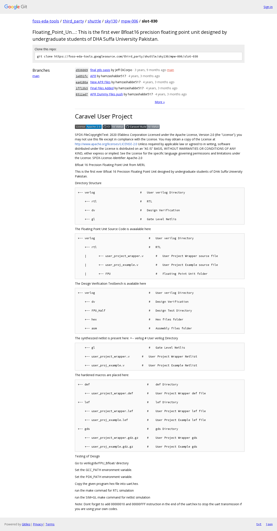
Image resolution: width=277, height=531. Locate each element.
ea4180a (82, 82)
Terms (50, 524)
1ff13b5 (82, 88)
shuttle (94, 21)
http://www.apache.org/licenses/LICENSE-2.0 (106, 144)
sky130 (111, 21)
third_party (73, 21)
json (269, 524)
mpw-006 (129, 21)
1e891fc (82, 76)
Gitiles (26, 524)
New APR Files (100, 82)
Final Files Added (102, 88)
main (35, 76)
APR (93, 76)
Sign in (268, 7)
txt (258, 524)
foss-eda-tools (45, 21)
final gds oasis (100, 70)
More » (160, 102)
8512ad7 (82, 94)
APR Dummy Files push (106, 94)
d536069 (82, 70)
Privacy (38, 524)
